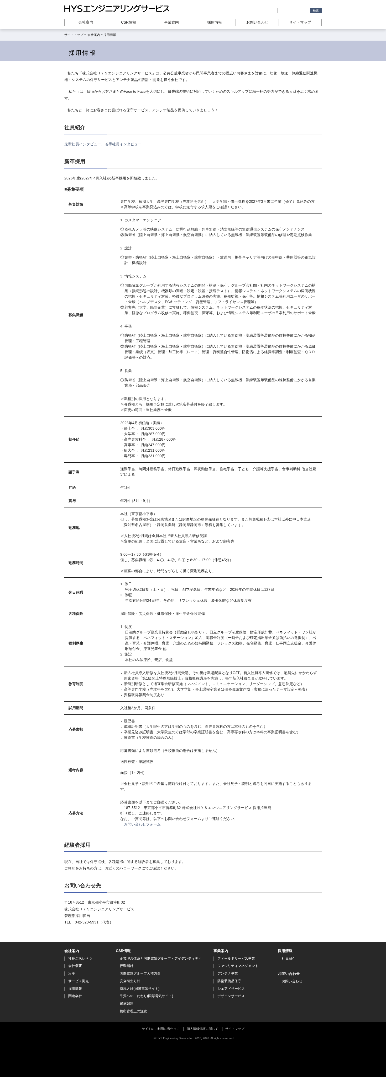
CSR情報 (123, 951)
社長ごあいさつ (80, 958)
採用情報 (75, 989)
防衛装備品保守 (229, 981)
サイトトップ (73, 35)
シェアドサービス (231, 989)
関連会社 (75, 996)
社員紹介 (288, 958)
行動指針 (126, 966)
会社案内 (93, 35)
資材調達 (126, 1003)
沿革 (71, 973)
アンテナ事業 (227, 973)
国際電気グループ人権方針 (140, 973)
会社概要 (75, 966)
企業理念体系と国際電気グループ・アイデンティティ (161, 958)
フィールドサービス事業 (236, 958)
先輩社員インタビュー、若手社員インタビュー (103, 144)
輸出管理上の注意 (133, 1011)
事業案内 (220, 951)
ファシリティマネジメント (237, 966)
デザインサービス (231, 996)
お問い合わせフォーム (142, 824)
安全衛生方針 (130, 981)
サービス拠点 (78, 981)
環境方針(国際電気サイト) (139, 989)
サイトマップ (300, 22)
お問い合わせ (257, 22)
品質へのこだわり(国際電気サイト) (146, 996)
